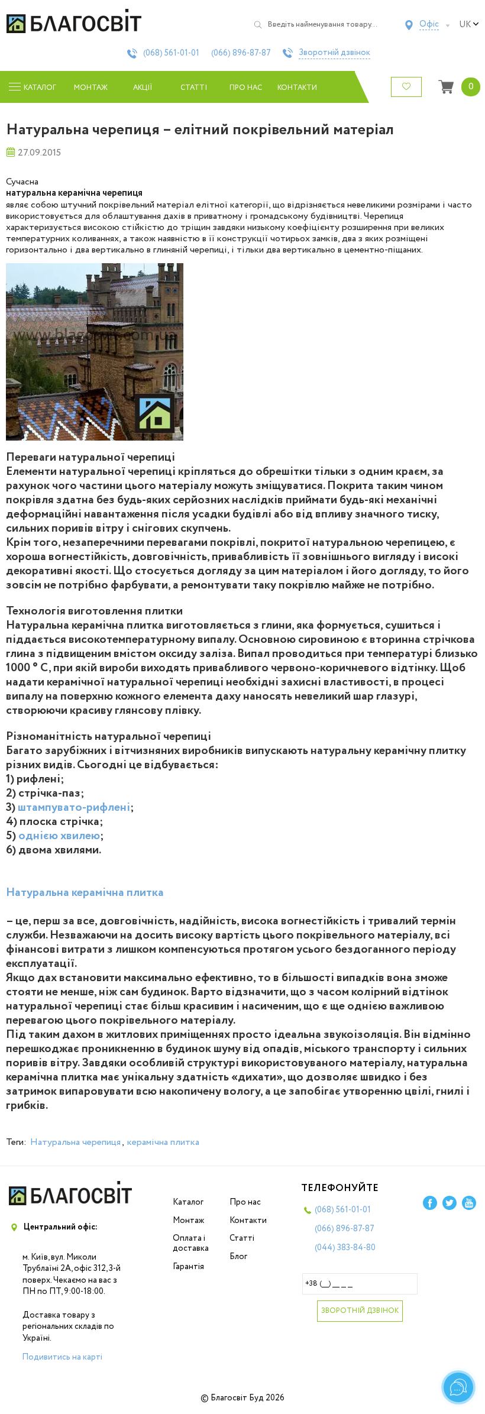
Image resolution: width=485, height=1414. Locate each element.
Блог (238, 1257)
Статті (193, 88)
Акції (142, 88)
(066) (241, 53)
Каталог (188, 1202)
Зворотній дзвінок (334, 53)
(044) (345, 1248)
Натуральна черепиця (75, 1142)
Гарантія (188, 1267)
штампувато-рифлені (74, 807)
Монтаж (91, 88)
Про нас (245, 88)
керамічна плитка (163, 1142)
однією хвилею (59, 835)
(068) (171, 53)
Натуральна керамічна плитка (85, 892)
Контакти (297, 88)
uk (465, 25)
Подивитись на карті (62, 1357)
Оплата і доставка (191, 1243)
